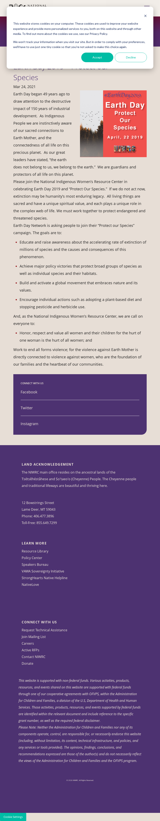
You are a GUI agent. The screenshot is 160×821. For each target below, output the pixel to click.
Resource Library (35, 551)
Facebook (29, 391)
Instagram (29, 423)
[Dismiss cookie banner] (145, 15)
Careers (28, 643)
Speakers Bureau (35, 564)
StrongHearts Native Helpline (45, 578)
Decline (131, 57)
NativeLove (30, 584)
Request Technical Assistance (44, 630)
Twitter (27, 407)
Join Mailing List (34, 636)
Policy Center (32, 558)
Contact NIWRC (33, 656)
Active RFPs (30, 650)
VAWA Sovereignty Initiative (43, 571)
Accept (97, 57)
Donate (27, 663)
